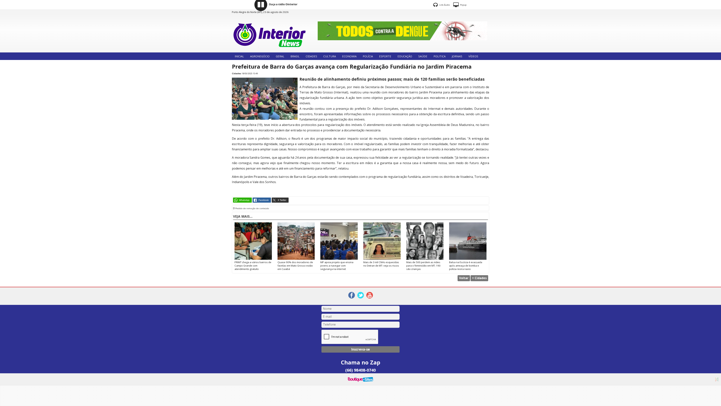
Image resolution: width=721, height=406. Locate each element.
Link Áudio (444, 5)
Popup (463, 5)
